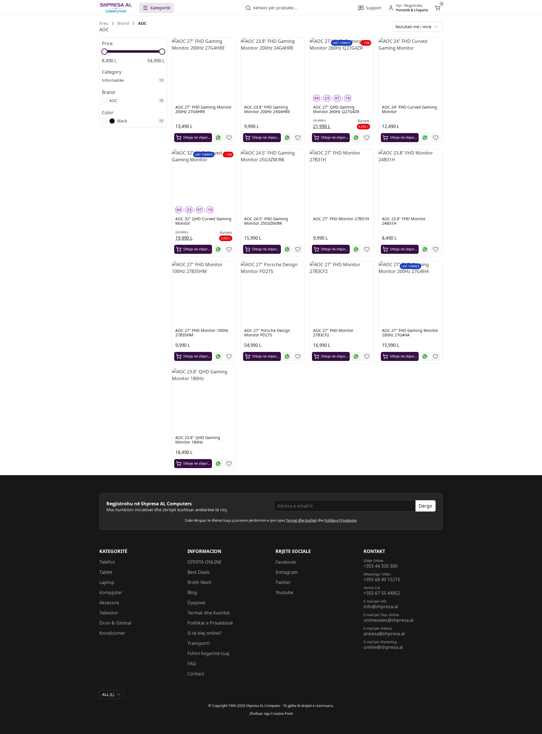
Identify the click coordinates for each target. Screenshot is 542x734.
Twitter (283, 582)
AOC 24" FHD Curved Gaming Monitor (409, 109)
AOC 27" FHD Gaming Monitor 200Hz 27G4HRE (203, 109)
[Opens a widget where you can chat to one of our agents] (503, 701)
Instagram (287, 572)
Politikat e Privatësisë (210, 623)
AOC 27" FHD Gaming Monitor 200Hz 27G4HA (410, 333)
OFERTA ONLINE (204, 562)
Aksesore (109, 602)
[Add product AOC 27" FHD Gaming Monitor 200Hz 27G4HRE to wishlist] (228, 137)
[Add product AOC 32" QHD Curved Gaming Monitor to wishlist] (228, 249)
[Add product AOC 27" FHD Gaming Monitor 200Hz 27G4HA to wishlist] (435, 356)
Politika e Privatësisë (340, 520)
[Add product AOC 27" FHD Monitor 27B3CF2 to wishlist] (366, 356)
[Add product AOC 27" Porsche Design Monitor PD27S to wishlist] (297, 356)
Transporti (198, 643)
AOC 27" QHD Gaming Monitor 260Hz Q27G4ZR (336, 109)
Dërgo (425, 506)
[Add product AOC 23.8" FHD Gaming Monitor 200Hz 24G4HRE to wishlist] (297, 137)
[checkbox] (104, 100)
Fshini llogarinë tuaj (208, 653)
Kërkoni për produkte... (275, 7)
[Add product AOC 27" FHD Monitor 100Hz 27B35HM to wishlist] (228, 356)
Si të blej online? (204, 633)
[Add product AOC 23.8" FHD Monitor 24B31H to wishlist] (435, 249)
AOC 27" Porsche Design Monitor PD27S (267, 333)
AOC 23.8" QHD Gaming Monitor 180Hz (197, 440)
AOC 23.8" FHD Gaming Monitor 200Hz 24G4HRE (267, 109)
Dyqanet (196, 602)
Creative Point (282, 713)
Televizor (108, 613)
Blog (192, 592)
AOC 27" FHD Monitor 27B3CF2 (333, 333)
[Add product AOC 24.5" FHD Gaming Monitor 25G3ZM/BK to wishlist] (297, 249)
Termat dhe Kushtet (301, 520)
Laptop (106, 582)
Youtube (284, 592)
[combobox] (417, 27)
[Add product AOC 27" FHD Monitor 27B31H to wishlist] (366, 249)
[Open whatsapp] (218, 137)
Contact (195, 674)
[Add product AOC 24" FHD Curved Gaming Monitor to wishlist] (435, 137)
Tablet (105, 572)
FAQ (191, 663)
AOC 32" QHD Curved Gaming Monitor (203, 221)
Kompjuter (110, 592)
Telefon (107, 562)
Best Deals (198, 572)
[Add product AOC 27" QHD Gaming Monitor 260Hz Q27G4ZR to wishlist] (366, 137)
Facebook (286, 562)
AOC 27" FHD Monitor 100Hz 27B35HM (201, 333)
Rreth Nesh (199, 582)
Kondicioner (112, 633)
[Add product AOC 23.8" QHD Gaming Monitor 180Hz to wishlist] (228, 463)
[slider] (104, 51)
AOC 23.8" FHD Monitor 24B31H (404, 221)
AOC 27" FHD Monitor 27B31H (341, 218)
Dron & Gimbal (115, 623)
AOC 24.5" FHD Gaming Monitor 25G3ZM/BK (266, 221)
